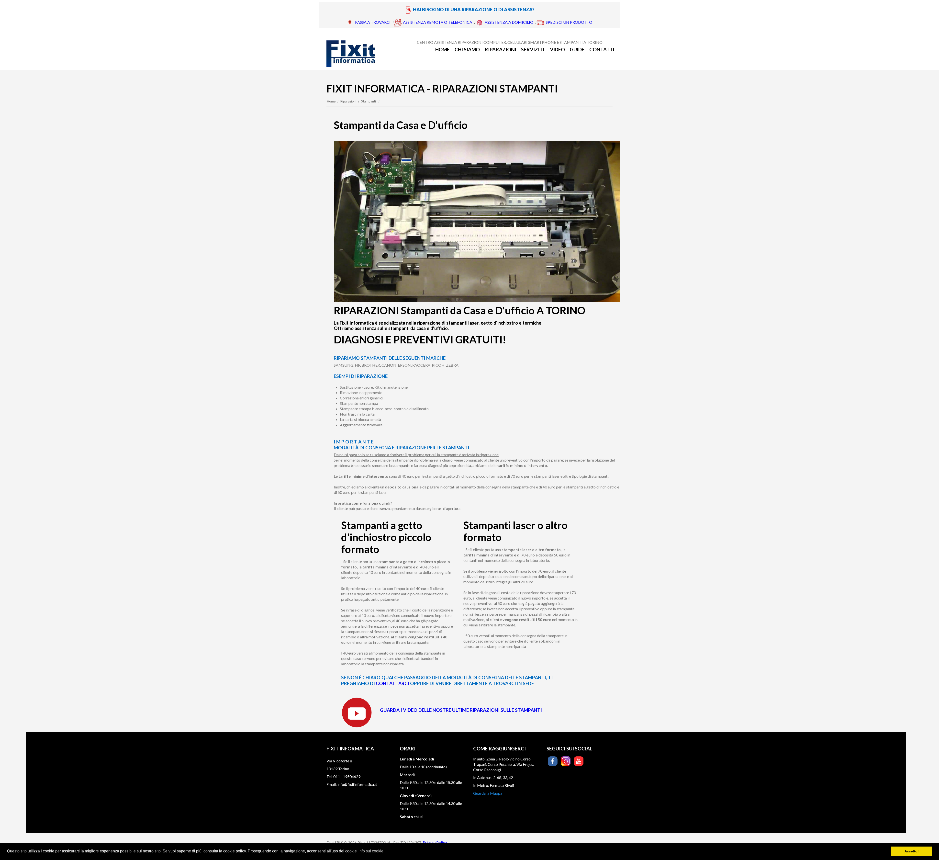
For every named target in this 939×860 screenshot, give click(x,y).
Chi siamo (467, 49)
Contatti (601, 49)
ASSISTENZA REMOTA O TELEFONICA (437, 22)
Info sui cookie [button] (370, 851)
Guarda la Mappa (487, 793)
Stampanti (368, 101)
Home (442, 49)
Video (557, 49)
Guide (577, 49)
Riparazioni (500, 49)
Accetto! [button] (912, 851)
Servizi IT (533, 49)
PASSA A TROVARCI (372, 22)
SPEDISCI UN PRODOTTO (569, 22)
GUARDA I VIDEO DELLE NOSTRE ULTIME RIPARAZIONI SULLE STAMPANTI (461, 710)
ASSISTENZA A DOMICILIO (509, 22)
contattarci (393, 683)
